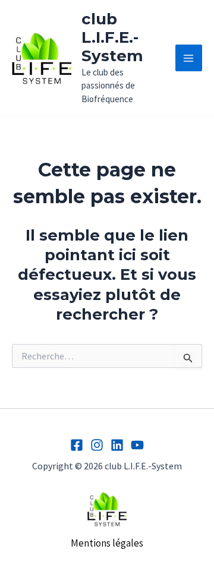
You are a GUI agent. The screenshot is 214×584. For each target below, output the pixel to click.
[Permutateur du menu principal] (189, 58)
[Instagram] (96, 445)
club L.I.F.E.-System (112, 37)
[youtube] (137, 445)
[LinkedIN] (117, 445)
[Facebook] (76, 445)
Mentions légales (107, 543)
